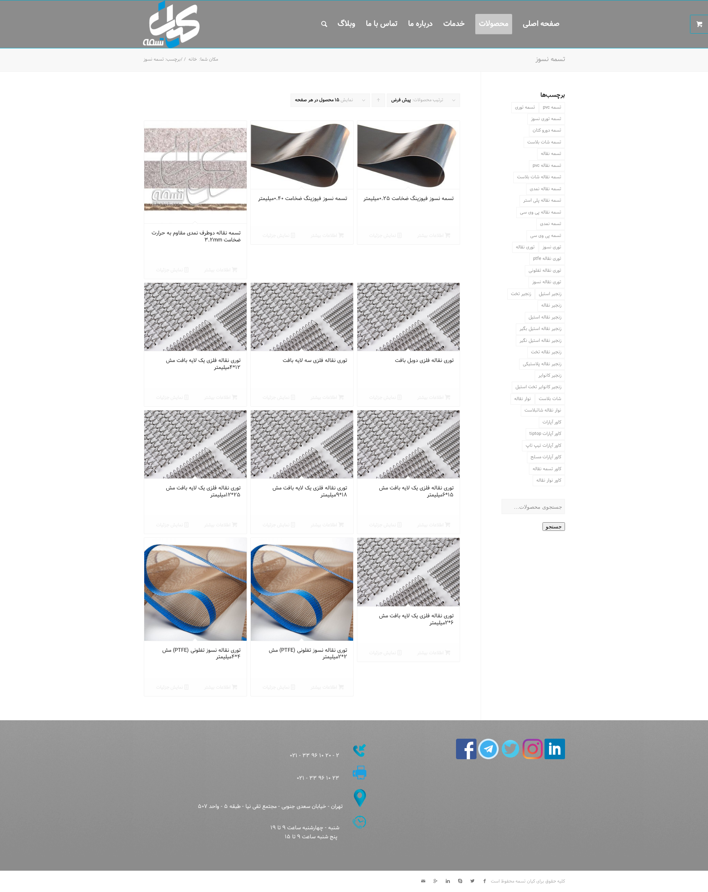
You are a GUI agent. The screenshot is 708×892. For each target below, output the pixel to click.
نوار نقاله (522, 399)
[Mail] (423, 881)
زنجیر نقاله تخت (546, 352)
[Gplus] (435, 881)
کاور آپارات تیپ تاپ (543, 445)
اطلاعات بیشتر (431, 235)
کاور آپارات (551, 422)
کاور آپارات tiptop (545, 433)
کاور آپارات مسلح (546, 457)
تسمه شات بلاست (544, 142)
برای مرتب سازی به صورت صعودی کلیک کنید (378, 101)
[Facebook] (485, 881)
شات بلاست (550, 399)
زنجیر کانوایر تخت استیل (538, 387)
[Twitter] (472, 881)
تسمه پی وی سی (545, 235)
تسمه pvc (552, 107)
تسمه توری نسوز (546, 119)
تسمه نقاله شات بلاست (539, 177)
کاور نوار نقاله (548, 480)
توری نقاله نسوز (546, 282)
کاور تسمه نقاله (547, 469)
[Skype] (460, 881)
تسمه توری (525, 107)
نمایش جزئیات (383, 235)
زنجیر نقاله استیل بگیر (540, 328)
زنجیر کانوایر (549, 375)
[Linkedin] (448, 881)
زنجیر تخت (521, 294)
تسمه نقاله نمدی (545, 189)
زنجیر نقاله (551, 305)
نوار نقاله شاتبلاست (542, 410)
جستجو (554, 526)
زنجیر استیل (550, 294)
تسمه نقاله (551, 153)
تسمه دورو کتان (547, 130)
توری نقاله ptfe (547, 258)
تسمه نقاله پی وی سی (540, 212)
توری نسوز (551, 247)
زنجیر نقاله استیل (545, 317)
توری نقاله (525, 247)
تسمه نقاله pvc (547, 165)
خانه (192, 60)
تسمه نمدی (550, 224)
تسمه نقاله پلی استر (542, 200)
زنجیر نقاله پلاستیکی (542, 364)
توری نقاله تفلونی (545, 270)
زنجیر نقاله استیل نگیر (540, 340)
